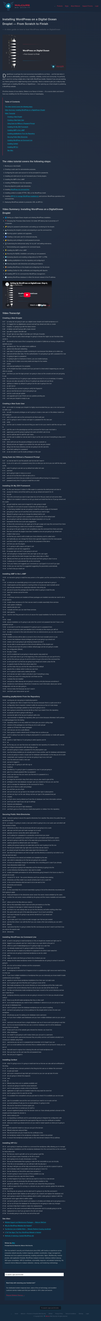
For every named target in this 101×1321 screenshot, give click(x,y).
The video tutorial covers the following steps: (19, 107)
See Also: (10, 150)
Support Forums (87, 6)
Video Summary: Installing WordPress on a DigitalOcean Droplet (25, 110)
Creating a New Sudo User (15, 120)
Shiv (13, 1243)
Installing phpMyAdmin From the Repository (21, 134)
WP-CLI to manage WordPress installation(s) (25, 196)
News (66, 6)
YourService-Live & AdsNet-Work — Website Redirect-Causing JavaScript (28, 1229)
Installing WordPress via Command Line (19, 140)
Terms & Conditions (70, 1313)
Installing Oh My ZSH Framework (17, 127)
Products (60, 6)
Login (97, 6)
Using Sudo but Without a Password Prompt (21, 123)
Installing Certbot (12, 144)
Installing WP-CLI (12, 147)
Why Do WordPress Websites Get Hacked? (18, 1226)
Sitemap (81, 1313)
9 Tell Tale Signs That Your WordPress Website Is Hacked (23, 1232)
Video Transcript (10, 113)
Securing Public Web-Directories (17, 137)
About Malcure (75, 6)
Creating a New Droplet (14, 117)
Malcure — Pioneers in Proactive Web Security (33, 1313)
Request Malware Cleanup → (15, 1295)
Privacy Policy (59, 1313)
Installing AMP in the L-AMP (16, 130)
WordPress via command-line (20, 189)
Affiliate (50, 1313)
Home (16, 1313)
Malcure (9, 4)
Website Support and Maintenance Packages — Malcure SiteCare (25, 1222)
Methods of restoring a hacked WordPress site (19, 1236)
